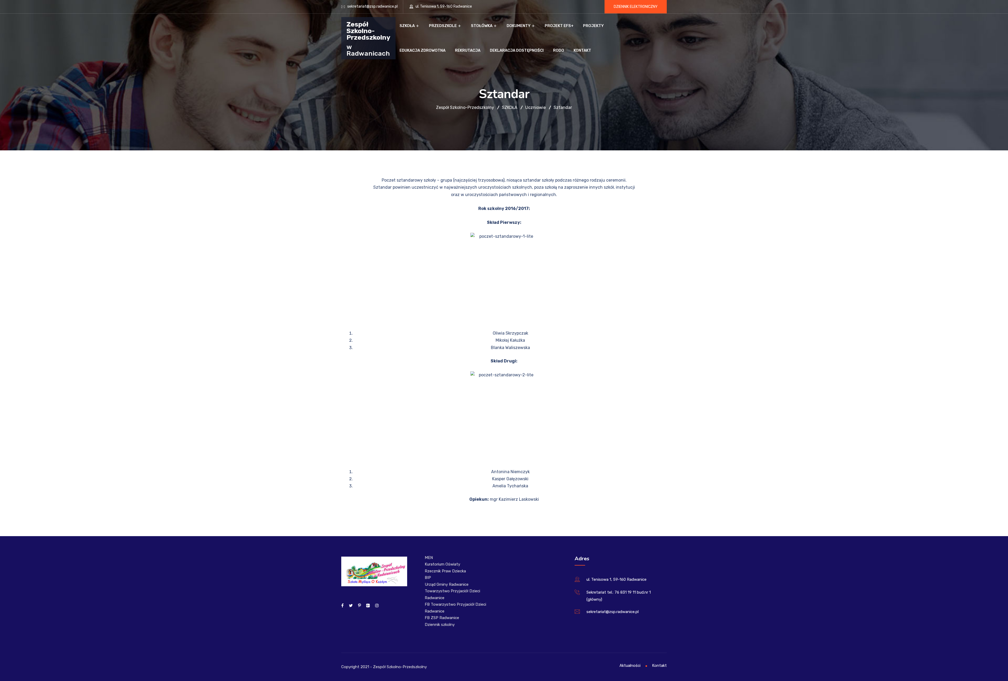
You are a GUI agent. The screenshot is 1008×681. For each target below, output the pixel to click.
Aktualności (630, 665)
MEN (429, 557)
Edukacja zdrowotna (422, 50)
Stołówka (481, 25)
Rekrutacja (467, 50)
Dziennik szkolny (440, 624)
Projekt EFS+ (559, 25)
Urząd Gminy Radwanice (447, 584)
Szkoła (407, 25)
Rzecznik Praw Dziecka (445, 571)
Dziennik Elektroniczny (636, 6)
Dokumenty (519, 25)
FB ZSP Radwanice (442, 617)
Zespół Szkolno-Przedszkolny (368, 30)
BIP (428, 577)
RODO (558, 50)
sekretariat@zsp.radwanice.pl (372, 6)
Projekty (593, 25)
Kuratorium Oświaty (442, 564)
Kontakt (582, 50)
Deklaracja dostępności (517, 50)
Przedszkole (443, 25)
